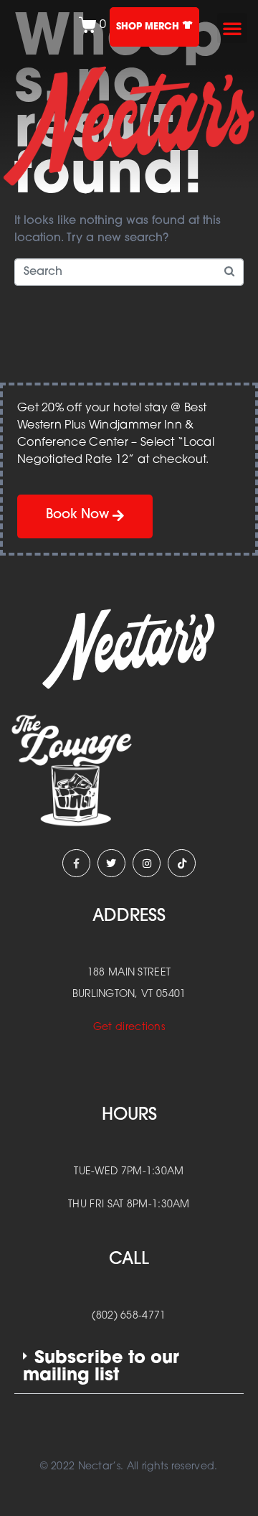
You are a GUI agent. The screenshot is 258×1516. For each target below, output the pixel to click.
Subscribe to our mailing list (101, 1367)
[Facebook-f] (76, 863)
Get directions (129, 1027)
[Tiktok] (182, 863)
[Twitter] (111, 863)
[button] (232, 28)
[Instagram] (147, 863)
